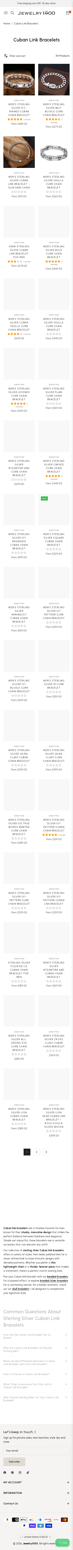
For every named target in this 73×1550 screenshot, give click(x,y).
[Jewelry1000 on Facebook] (5, 1472)
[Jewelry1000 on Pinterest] (13, 1472)
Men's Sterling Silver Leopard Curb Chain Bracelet (19, 394)
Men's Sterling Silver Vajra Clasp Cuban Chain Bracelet (19, 755)
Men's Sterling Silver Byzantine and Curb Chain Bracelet (19, 468)
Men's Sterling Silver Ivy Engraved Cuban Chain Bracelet (19, 541)
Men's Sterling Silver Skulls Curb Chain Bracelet (54, 182)
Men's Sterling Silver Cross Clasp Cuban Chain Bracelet (54, 1041)
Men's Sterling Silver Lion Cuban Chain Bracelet (19, 1114)
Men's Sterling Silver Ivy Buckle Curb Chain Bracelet (19, 686)
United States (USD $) (36, 1536)
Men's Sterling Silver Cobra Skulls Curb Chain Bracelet (19, 324)
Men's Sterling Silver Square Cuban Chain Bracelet (54, 539)
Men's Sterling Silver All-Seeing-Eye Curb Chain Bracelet (19, 1043)
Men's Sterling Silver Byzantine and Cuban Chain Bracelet (54, 969)
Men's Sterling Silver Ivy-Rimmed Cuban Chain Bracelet (19, 110)
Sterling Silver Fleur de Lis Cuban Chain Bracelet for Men (19, 969)
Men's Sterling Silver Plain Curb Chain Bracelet (54, 394)
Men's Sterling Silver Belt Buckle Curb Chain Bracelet (54, 110)
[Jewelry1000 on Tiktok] (28, 1472)
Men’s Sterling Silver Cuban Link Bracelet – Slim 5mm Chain (19, 182)
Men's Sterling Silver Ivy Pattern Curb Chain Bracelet (54, 613)
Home (6, 23)
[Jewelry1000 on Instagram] (21, 1472)
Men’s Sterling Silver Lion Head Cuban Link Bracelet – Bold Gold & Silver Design (53, 1118)
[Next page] (46, 1152)
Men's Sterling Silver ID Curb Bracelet (54, 684)
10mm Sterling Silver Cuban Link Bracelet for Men (19, 252)
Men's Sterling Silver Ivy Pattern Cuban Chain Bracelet (54, 825)
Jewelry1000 (19, 100)
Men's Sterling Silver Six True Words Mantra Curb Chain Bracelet (19, 827)
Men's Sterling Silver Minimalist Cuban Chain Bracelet (19, 614)
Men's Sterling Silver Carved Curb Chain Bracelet (54, 466)
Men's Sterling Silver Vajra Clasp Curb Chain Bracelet (54, 755)
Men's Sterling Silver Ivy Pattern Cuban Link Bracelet (54, 898)
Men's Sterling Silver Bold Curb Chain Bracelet (54, 252)
